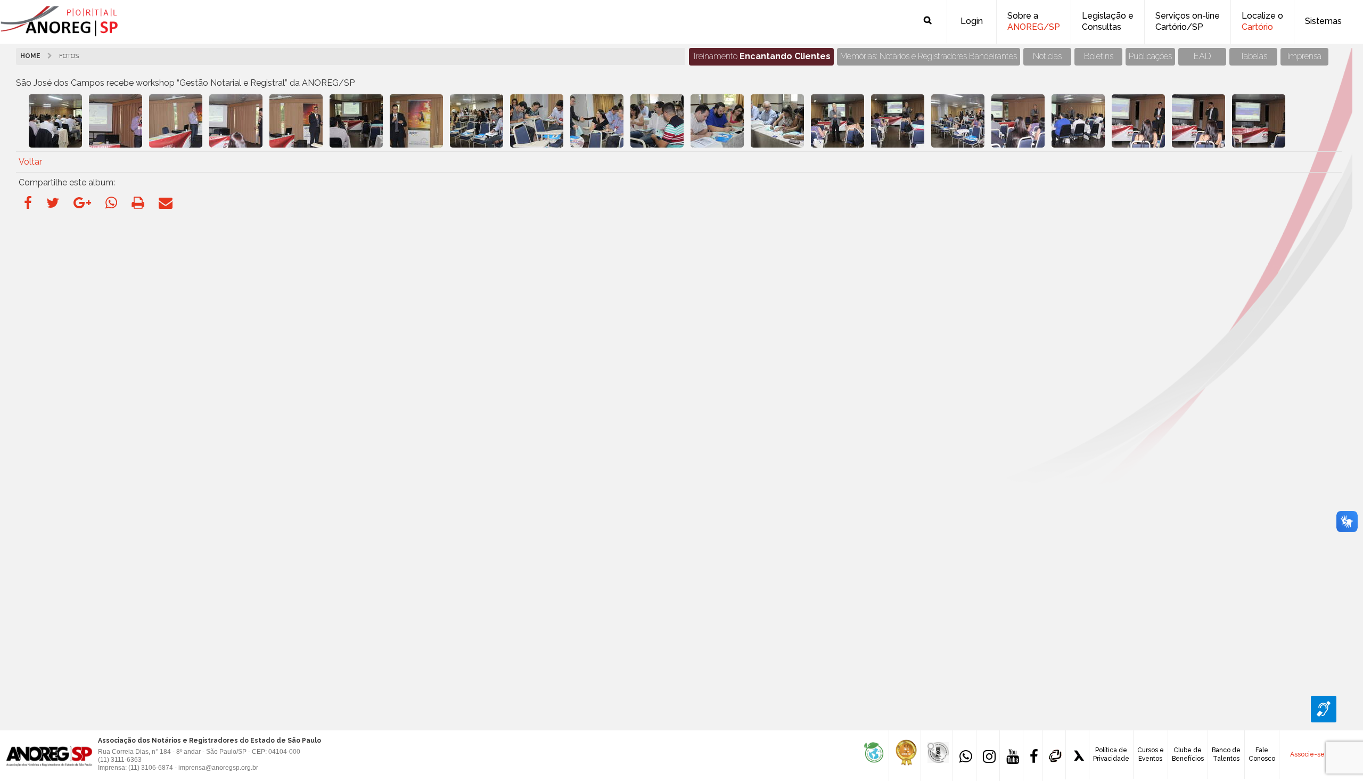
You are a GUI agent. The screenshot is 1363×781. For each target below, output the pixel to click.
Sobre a (1033, 21)
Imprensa (1304, 56)
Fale (1262, 754)
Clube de (1188, 754)
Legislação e (1108, 21)
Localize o (1262, 21)
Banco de (1226, 754)
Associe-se (1307, 754)
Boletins (1098, 56)
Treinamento (761, 56)
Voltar (30, 162)
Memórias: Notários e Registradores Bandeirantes (928, 56)
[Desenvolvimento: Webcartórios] (1053, 754)
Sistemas (1323, 21)
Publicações (1150, 56)
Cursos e (1150, 754)
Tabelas (1253, 56)
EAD (1202, 56)
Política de (1111, 754)
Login (971, 21)
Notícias (1047, 56)
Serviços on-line (1187, 21)
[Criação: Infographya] (1077, 754)
